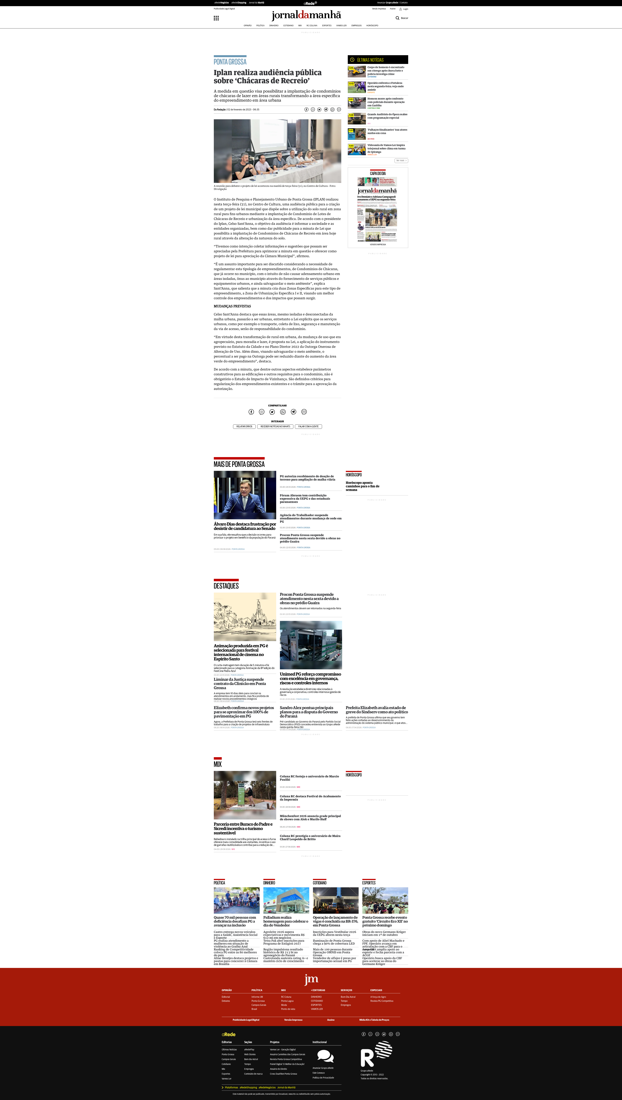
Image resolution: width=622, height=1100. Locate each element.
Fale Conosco (319, 1073)
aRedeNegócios (267, 1087)
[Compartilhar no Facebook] (306, 109)
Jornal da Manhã (286, 1087)
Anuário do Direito (278, 1069)
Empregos (249, 1069)
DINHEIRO (273, 26)
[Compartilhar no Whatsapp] (332, 109)
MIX (300, 26)
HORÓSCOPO (372, 26)
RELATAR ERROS (244, 426)
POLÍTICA (260, 26)
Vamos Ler (226, 1079)
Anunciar (387, 3)
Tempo (247, 1064)
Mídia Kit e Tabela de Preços (374, 1020)
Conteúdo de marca (253, 1074)
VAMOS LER (341, 26)
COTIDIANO (288, 26)
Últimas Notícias (229, 1050)
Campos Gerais (229, 1059)
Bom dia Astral (251, 1059)
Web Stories (250, 1054)
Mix (223, 1069)
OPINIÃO (248, 26)
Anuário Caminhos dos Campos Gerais (287, 1054)
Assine (392, 9)
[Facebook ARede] (363, 1034)
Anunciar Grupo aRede (323, 1068)
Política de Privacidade (323, 1078)
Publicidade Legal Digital (224, 9)
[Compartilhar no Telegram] (325, 109)
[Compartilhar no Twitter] (319, 109)
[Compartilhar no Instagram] (313, 109)
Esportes (226, 1074)
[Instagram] (370, 1034)
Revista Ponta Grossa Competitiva (286, 1059)
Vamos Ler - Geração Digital (283, 1050)
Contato (404, 3)
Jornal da (256, 3)
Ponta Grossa (228, 1054)
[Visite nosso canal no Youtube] (377, 1034)
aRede (221, 3)
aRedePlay (249, 1050)
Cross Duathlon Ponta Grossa (283, 1074)
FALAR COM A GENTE (308, 426)
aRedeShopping (248, 1087)
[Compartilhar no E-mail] (338, 109)
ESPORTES (326, 26)
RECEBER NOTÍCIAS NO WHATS (275, 426)
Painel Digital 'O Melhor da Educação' (287, 1064)
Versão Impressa (379, 9)
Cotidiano (226, 1064)
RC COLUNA (312, 26)
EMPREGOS (356, 26)
